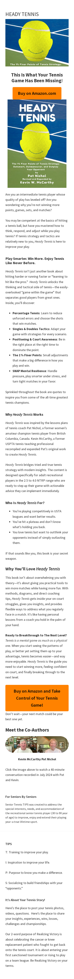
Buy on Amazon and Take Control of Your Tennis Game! (37, 698)
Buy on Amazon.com (37, 93)
